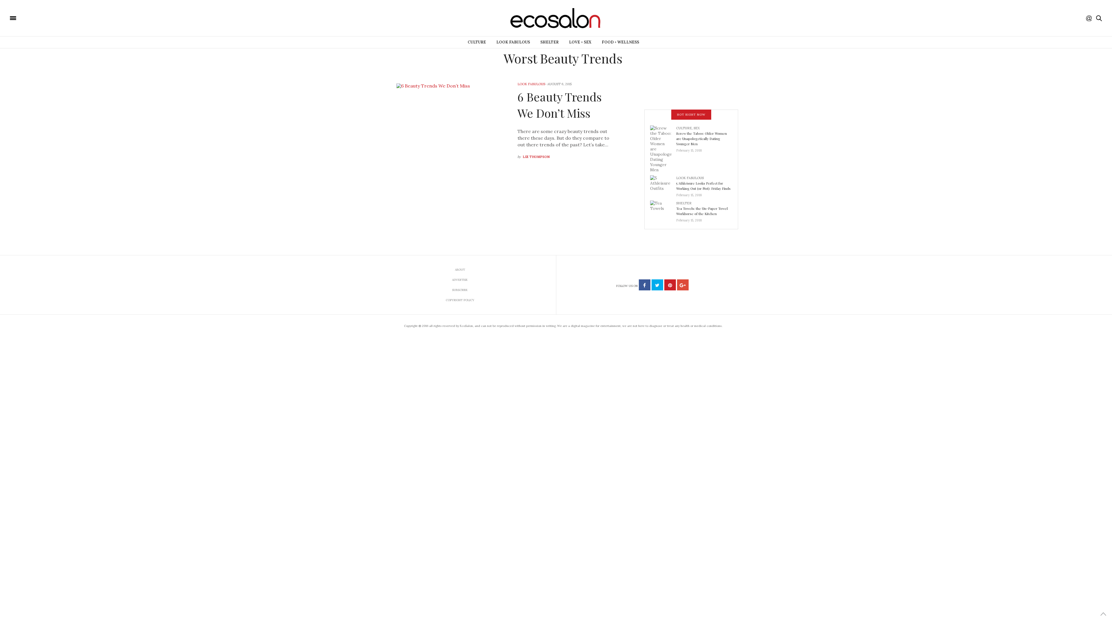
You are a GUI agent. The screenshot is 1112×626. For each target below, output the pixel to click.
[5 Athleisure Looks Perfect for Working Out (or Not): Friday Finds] (663, 184)
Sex (697, 128)
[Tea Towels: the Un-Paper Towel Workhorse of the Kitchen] (663, 209)
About (460, 270)
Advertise (460, 280)
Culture (477, 42)
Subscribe (460, 290)
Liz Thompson (536, 157)
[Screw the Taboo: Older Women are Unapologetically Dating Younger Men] (663, 148)
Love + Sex (580, 42)
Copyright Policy (460, 300)
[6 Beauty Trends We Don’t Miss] (445, 121)
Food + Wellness (620, 42)
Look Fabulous (513, 42)
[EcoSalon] (48, 18)
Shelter (549, 42)
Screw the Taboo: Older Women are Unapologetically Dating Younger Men (701, 138)
